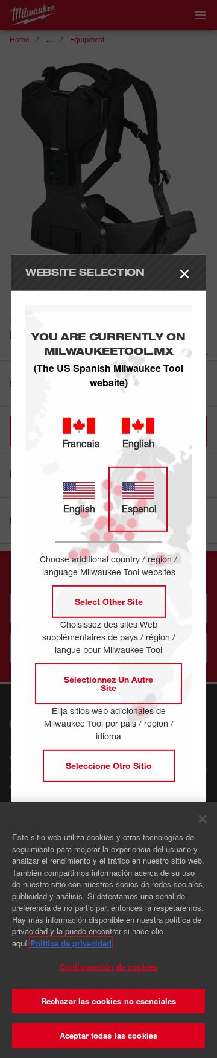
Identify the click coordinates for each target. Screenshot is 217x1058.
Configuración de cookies (108, 966)
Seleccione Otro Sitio (109, 765)
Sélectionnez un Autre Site (108, 683)
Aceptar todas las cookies (108, 1035)
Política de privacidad (71, 943)
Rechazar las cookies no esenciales (108, 1001)
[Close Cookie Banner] (202, 819)
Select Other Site (109, 601)
